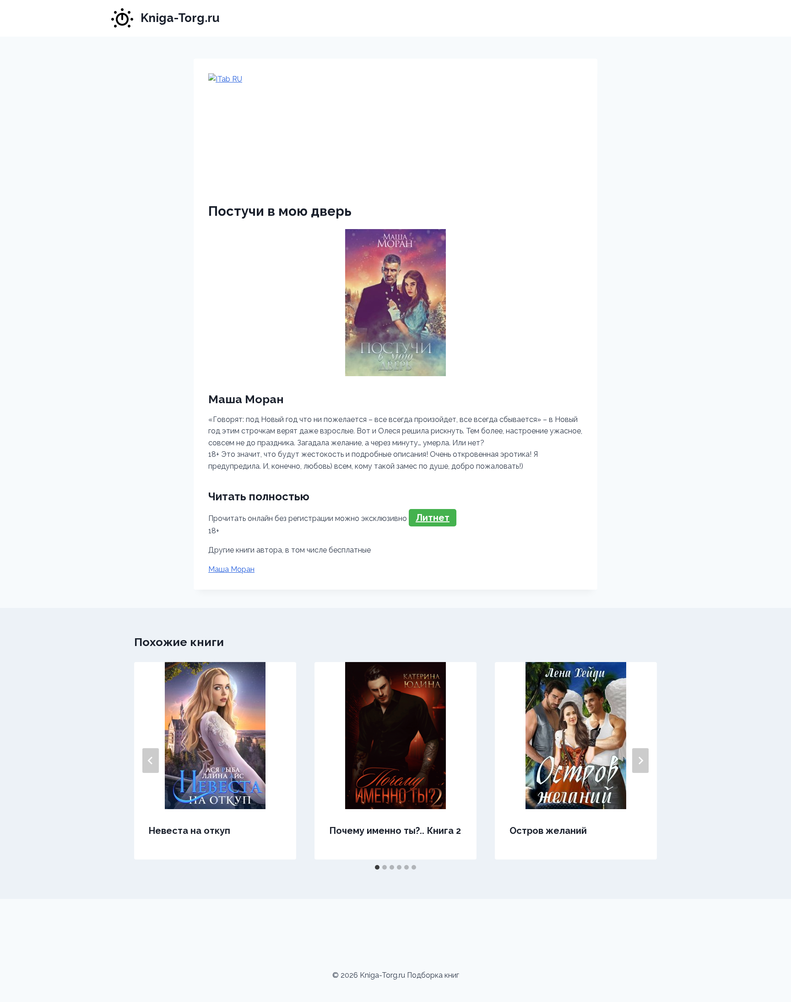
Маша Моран (231, 569)
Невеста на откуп (189, 830)
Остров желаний (548, 830)
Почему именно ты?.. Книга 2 (395, 830)
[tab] (377, 867)
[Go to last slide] (150, 760)
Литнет (433, 517)
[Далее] (640, 760)
